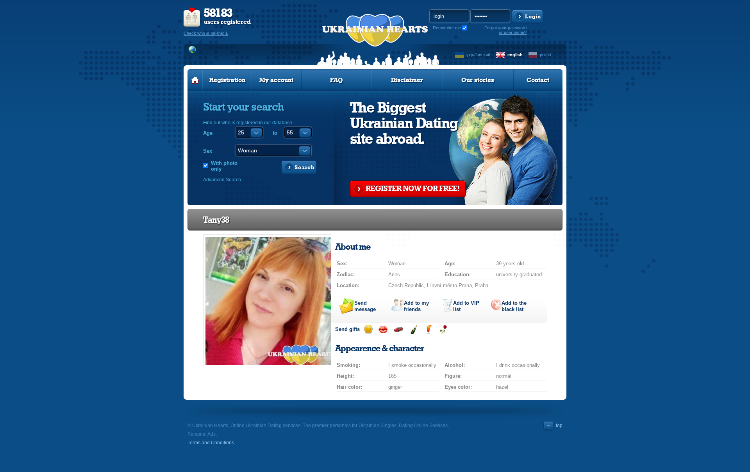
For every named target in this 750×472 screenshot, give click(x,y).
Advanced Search (222, 179)
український (478, 54)
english (515, 54)
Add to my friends (416, 306)
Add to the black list (514, 306)
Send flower (443, 329)
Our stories (477, 80)
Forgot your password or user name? (505, 30)
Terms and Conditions (211, 442)
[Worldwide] (192, 50)
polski (545, 54)
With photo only (224, 166)
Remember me (447, 27)
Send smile (368, 329)
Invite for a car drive (398, 329)
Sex (207, 151)
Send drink (428, 329)
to (275, 133)
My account (276, 80)
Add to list (466, 306)
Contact (538, 80)
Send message (365, 306)
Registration (227, 80)
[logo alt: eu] (375, 39)
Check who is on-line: (206, 33)
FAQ (336, 80)
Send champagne (413, 329)
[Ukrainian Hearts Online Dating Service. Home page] (195, 80)
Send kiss (383, 329)
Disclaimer (407, 80)
